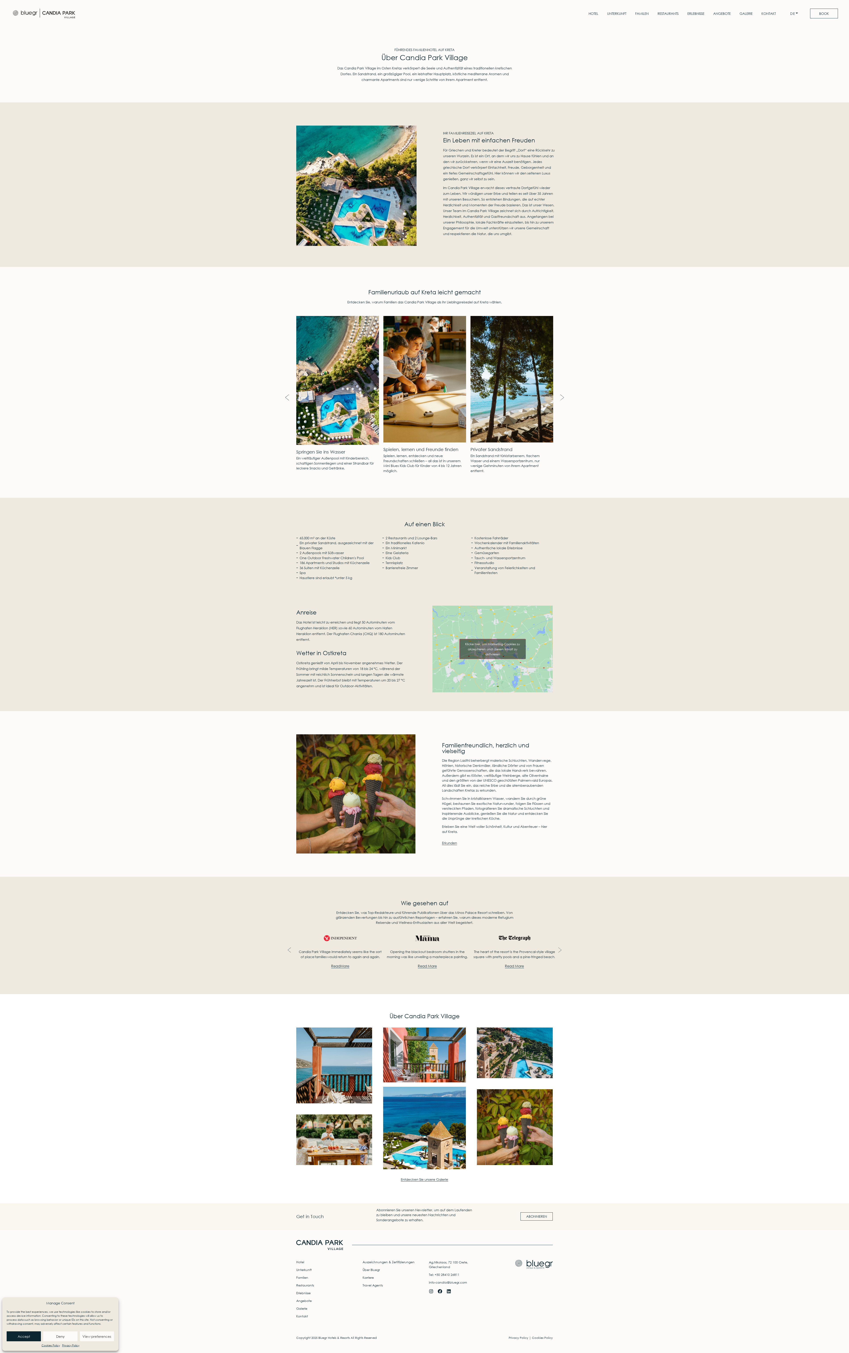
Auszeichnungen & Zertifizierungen (389, 1262)
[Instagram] (431, 1291)
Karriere (368, 1277)
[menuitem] (795, 13)
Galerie (746, 13)
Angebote (722, 13)
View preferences (96, 1336)
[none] (795, 13)
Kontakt (768, 13)
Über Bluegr (371, 1270)
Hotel (593, 13)
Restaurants (668, 13)
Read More (337, 966)
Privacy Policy (70, 1345)
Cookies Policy (51, 1345)
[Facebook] (440, 1291)
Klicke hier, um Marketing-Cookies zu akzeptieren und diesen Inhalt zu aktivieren (492, 649)
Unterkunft (616, 13)
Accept (24, 1336)
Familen (642, 13)
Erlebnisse (695, 13)
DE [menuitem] (792, 13)
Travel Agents (373, 1285)
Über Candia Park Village (425, 1015)
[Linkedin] (449, 1291)
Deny (60, 1336)
